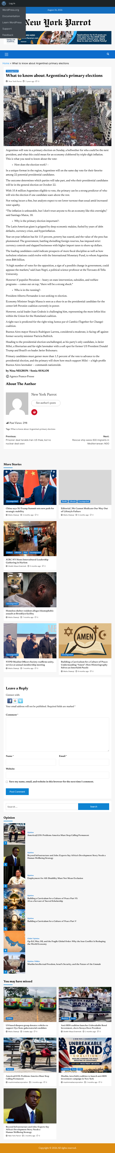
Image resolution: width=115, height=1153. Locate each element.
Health (64, 501)
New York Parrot (15, 81)
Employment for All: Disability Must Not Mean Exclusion (55, 878)
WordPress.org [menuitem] (10, 9)
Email (63, 756)
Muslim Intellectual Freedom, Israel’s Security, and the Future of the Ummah (64, 964)
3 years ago (29, 81)
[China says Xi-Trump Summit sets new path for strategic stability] (30, 487)
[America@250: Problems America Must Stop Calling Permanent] (14, 834)
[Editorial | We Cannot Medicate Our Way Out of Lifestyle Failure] (85, 487)
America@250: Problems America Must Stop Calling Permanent (58, 835)
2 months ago (90, 1031)
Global (29, 938)
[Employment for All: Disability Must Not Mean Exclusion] (14, 877)
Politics (37, 961)
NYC (25, 552)
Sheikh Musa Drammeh (17, 566)
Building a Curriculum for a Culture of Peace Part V (51, 921)
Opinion (30, 832)
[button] (10, 701)
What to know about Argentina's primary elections (33, 429)
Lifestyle (72, 501)
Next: (90, 440)
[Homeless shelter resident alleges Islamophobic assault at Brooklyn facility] (30, 589)
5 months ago (83, 515)
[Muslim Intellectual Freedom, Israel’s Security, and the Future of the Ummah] (14, 963)
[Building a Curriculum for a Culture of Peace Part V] (14, 920)
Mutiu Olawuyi (13, 515)
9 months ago (83, 671)
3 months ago (28, 515)
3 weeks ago (28, 1031)
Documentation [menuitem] (11, 16)
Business (65, 1018)
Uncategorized (12, 71)
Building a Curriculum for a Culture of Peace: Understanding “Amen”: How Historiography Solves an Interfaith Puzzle (84, 665)
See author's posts (46, 403)
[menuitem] (4, 3)
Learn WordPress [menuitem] (12, 22)
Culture (9, 552)
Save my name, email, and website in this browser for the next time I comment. (51, 782)
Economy (65, 1069)
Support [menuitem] (7, 28)
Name (10, 756)
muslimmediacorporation (18, 1082)
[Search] (108, 54)
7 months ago (28, 617)
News (73, 1018)
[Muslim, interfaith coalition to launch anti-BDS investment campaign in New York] (85, 1055)
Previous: (28, 440)
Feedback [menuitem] (7, 34)
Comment (12, 715)
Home (6, 63)
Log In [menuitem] (12, 3)
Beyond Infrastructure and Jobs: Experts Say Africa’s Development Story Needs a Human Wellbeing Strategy (27, 1129)
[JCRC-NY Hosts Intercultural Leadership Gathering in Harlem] (30, 538)
